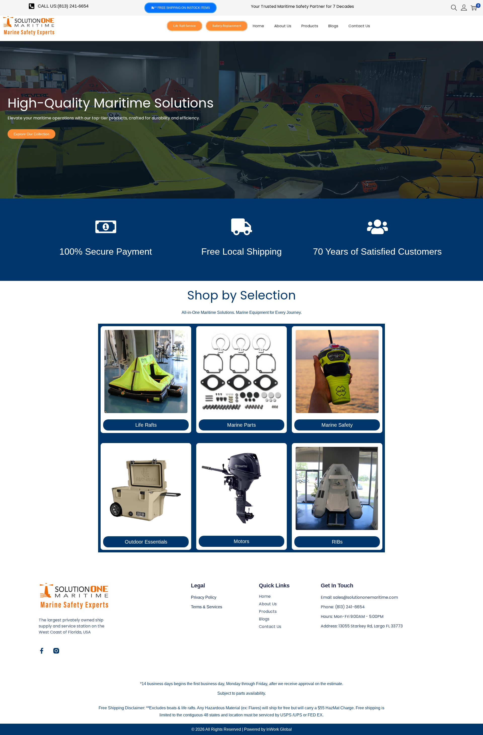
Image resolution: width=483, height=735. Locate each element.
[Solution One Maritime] (56, 651)
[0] (474, 8)
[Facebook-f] (42, 651)
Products (309, 25)
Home (258, 25)
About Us (282, 25)
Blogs (333, 25)
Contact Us (359, 25)
